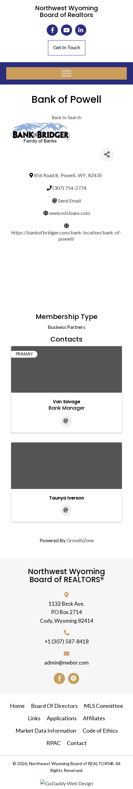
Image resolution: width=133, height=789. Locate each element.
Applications (62, 718)
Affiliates (94, 718)
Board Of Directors (54, 705)
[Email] (66, 421)
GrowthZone (80, 540)
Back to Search (66, 117)
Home (17, 705)
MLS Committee (103, 705)
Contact (77, 742)
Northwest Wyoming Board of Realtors (66, 11)
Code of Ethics (100, 730)
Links (34, 718)
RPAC (53, 742)
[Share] (107, 154)
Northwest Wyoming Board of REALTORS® (66, 575)
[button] (52, 30)
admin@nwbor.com (66, 662)
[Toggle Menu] (66, 73)
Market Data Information (45, 730)
